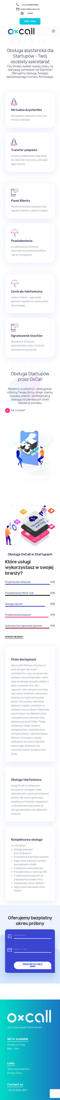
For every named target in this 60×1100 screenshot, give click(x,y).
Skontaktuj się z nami (33, 965)
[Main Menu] (53, 31)
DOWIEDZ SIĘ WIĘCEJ (14, 637)
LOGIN (30, 13)
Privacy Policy (14, 1073)
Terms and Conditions (18, 1069)
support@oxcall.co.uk (30, 9)
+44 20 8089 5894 (30, 5)
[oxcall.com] (21, 31)
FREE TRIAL (30, 21)
